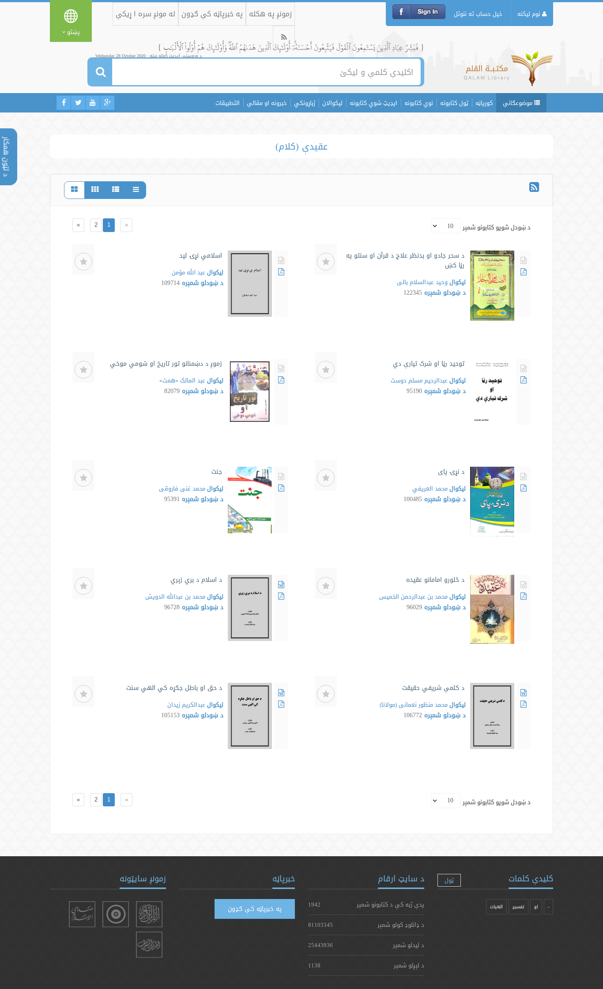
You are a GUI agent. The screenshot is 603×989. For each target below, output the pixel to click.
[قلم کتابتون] (508, 72)
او (536, 907)
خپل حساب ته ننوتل (478, 13)
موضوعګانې (518, 102)
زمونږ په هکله (270, 13)
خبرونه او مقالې (267, 102)
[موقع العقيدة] (115, 914)
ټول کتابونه (454, 102)
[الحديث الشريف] (149, 945)
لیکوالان (332, 102)
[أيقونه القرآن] (149, 914)
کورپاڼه (484, 102)
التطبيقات (227, 102)
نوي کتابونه (418, 102)
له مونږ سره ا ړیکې (145, 13)
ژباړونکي (304, 102)
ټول (449, 880)
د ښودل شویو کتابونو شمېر (497, 227)
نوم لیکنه (529, 13)
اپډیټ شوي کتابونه (373, 102)
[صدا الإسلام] (82, 914)
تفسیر (518, 907)
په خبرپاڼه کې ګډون (212, 13)
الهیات (496, 907)
